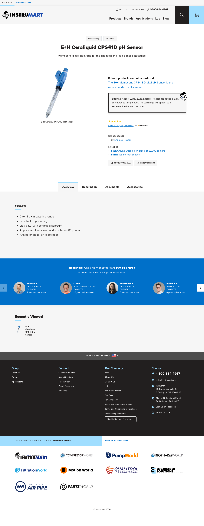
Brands (129, 18)
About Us (109, 377)
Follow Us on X (163, 412)
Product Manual (122, 163)
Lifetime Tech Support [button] (125, 154)
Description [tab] (89, 187)
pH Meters (110, 39)
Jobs (107, 386)
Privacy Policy (111, 400)
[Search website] (182, 15)
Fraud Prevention (67, 386)
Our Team (109, 395)
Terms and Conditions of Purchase (121, 409)
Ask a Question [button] (66, 377)
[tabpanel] (102, 225)
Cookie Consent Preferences (120, 419)
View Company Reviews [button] (127, 125)
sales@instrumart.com (166, 380)
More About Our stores (116, 441)
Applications (144, 18)
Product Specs (147, 163)
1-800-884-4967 (124, 267)
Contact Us (110, 382)
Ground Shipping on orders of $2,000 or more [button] (138, 150)
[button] (138, 9)
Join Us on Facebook (166, 407)
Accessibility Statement (115, 413)
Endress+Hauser (122, 139)
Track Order (64, 382)
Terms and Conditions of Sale (118, 404)
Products (115, 18)
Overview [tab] (68, 187)
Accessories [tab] (135, 187)
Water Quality (93, 39)
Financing (63, 390)
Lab (157, 18)
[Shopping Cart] (196, 15)
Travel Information (113, 390)
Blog (166, 18)
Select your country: (102, 355)
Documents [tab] (112, 187)
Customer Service (67, 372)
